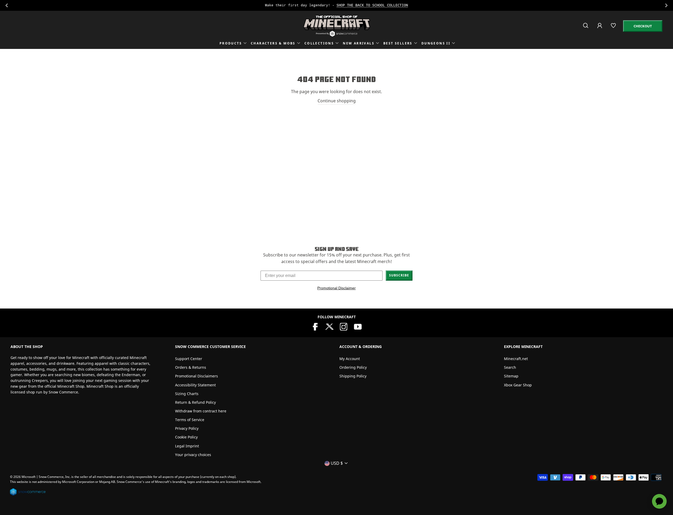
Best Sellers (397, 43)
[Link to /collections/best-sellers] (336, 5)
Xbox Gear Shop (518, 384)
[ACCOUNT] (600, 29)
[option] (336, 5)
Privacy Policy (186, 428)
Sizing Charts (186, 393)
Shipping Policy (352, 375)
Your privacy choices (193, 454)
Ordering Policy (353, 367)
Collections (319, 43)
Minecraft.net (516, 358)
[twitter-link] (329, 326)
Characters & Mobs (273, 43)
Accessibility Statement (195, 384)
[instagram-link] (344, 326)
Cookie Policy (186, 437)
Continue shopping (337, 101)
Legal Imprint (187, 445)
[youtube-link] (358, 326)
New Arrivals (358, 43)
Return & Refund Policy (195, 402)
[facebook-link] (315, 326)
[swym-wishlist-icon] (614, 28)
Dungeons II (435, 43)
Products (231, 43)
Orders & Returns (190, 367)
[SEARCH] (586, 28)
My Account (349, 358)
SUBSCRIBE (399, 275)
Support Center (188, 358)
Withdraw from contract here (200, 410)
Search (510, 367)
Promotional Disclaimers (196, 375)
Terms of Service (189, 419)
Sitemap (511, 375)
